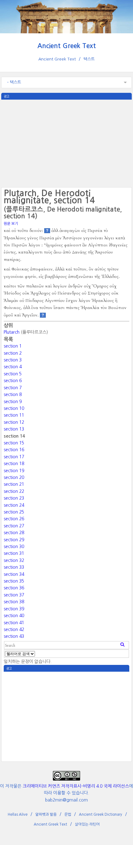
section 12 (14, 422)
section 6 (13, 380)
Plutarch (11, 332)
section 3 (13, 360)
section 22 (14, 491)
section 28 (14, 532)
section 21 (14, 484)
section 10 (14, 408)
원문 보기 (11, 223)
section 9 (13, 401)
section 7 (13, 387)
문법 (67, 814)
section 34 (14, 574)
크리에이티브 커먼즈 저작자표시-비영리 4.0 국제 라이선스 (76, 786)
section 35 (14, 581)
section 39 (14, 609)
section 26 (14, 519)
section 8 (13, 394)
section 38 (14, 602)
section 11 (14, 415)
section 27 (14, 526)
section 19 (14, 470)
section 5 (13, 374)
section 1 (13, 346)
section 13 (14, 429)
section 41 (14, 622)
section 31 (14, 553)
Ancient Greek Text (66, 46)
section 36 (14, 588)
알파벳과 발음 (46, 814)
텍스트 (89, 59)
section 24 (14, 505)
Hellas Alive (18, 814)
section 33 (14, 567)
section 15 (14, 443)
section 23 (14, 498)
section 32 (14, 560)
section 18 (14, 463)
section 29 (14, 540)
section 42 (14, 629)
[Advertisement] (66, 143)
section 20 (14, 477)
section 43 (14, 636)
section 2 (13, 353)
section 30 (14, 546)
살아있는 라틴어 (87, 824)
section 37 (14, 595)
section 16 (14, 449)
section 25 (14, 512)
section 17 (14, 457)
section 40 (14, 615)
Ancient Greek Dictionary (100, 814)
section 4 (13, 367)
